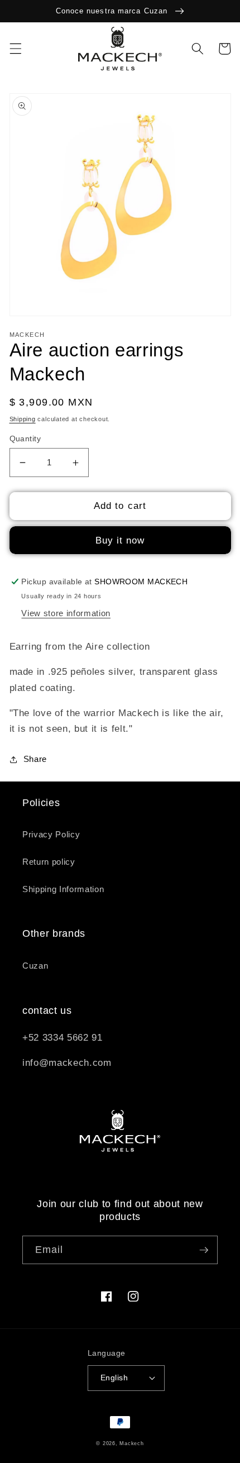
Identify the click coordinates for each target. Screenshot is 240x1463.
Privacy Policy (51, 834)
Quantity (25, 438)
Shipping (22, 419)
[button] (15, 48)
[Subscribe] (203, 1250)
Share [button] (35, 759)
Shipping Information (63, 889)
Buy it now (120, 540)
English (114, 1377)
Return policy (48, 861)
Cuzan (35, 965)
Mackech (131, 1443)
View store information (66, 613)
